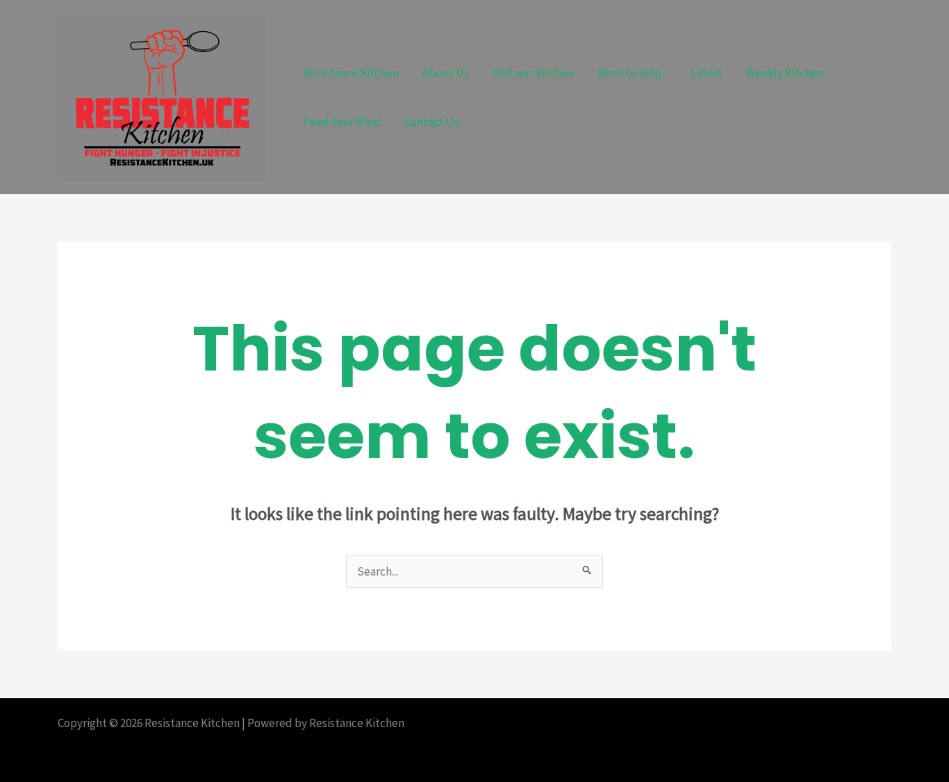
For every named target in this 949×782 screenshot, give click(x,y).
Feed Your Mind (342, 121)
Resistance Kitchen (351, 73)
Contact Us (431, 121)
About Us (445, 73)
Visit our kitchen (533, 73)
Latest (707, 73)
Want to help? (632, 73)
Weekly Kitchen (785, 73)
